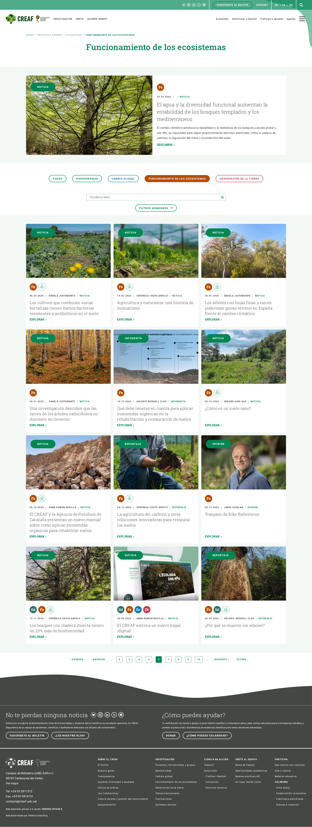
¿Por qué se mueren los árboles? (235, 625)
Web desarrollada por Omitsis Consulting (26, 815)
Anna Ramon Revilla (62, 507)
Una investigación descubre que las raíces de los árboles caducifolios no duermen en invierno (64, 414)
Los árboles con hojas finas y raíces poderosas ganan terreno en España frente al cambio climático (238, 308)
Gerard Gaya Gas (235, 401)
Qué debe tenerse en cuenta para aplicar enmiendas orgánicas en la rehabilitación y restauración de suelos (155, 414)
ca (283, 5)
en (276, 5)
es (291, 5)
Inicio (30, 35)
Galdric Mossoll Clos (151, 401)
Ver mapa (12, 783)
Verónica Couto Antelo (152, 296)
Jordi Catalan (233, 507)
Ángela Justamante (62, 296)
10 (199, 659)
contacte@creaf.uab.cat (21, 801)
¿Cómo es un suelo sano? (228, 408)
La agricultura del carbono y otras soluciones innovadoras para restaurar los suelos (153, 520)
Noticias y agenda (50, 35)
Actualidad (74, 35)
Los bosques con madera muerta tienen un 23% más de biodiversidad (67, 628)
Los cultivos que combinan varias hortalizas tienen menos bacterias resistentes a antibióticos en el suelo (64, 308)
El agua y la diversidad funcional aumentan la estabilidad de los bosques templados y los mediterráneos (212, 111)
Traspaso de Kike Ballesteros (232, 514)
